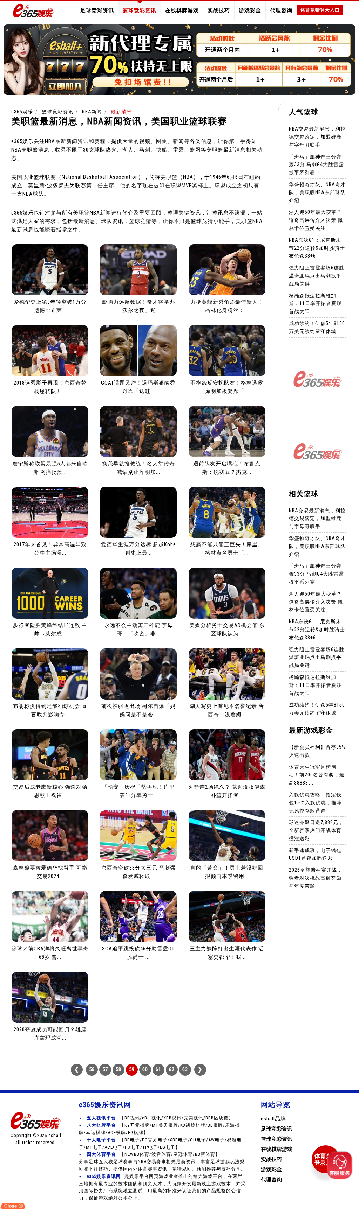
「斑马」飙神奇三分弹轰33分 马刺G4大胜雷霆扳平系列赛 (316, 165)
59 (132, 1069)
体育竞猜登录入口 (320, 10)
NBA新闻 (92, 111)
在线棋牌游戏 (182, 10)
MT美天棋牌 (165, 1125)
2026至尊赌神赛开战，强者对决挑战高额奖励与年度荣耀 (315, 878)
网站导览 (275, 1105)
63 (185, 1069)
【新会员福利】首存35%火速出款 (317, 751)
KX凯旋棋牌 (192, 1125)
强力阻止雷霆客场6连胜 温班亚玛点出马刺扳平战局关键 (316, 276)
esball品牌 (273, 1119)
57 (105, 1069)
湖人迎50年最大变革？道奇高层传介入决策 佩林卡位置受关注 (316, 220)
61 (158, 1069)
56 (92, 1069)
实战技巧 (219, 10)
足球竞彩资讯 (97, 10)
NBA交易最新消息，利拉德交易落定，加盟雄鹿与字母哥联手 (317, 137)
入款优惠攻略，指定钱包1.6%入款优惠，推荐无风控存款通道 (315, 803)
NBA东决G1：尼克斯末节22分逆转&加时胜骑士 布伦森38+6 (317, 248)
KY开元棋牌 (137, 1125)
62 (172, 1069)
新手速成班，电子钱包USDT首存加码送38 (315, 854)
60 (145, 1069)
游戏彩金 (250, 10)
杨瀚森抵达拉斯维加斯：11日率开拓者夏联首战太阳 (315, 304)
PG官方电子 (155, 1140)
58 (118, 1069)
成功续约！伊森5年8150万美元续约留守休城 (317, 327)
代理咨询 (281, 10)
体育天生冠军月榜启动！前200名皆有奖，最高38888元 (317, 775)
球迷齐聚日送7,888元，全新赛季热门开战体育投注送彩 (316, 830)
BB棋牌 (215, 1125)
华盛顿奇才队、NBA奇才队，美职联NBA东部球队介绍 (317, 192)
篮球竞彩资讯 (139, 10)
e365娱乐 (22, 111)
